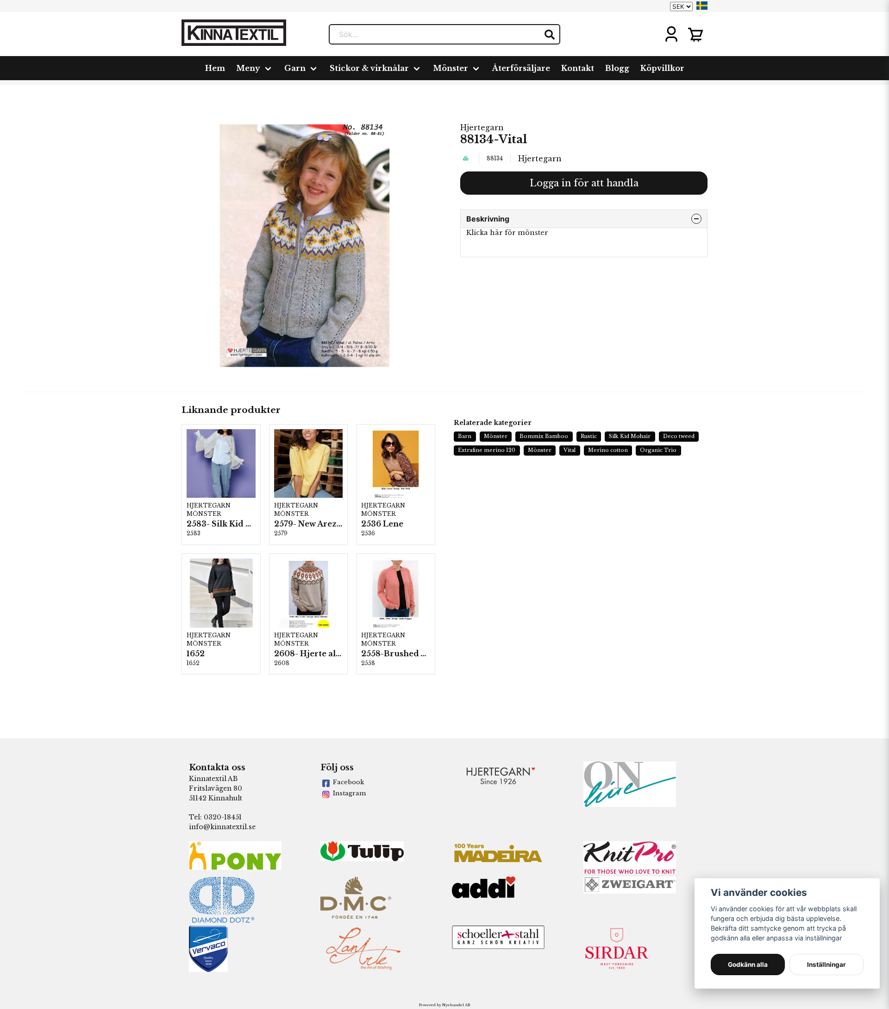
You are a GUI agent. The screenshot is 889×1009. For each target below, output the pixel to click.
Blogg (617, 68)
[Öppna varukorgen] (695, 34)
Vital (569, 450)
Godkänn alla (748, 964)
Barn (464, 436)
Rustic (589, 436)
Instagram (349, 793)
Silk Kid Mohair (630, 436)
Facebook (348, 782)
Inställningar (826, 964)
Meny (248, 68)
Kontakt (577, 68)
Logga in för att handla (584, 183)
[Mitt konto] (671, 34)
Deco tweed (679, 436)
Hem (215, 68)
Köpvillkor (662, 68)
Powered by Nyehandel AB (444, 1005)
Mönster (450, 68)
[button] (701, 5)
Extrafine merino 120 (486, 450)
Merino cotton (608, 450)
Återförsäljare (521, 68)
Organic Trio (658, 450)
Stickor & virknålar (369, 68)
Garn (295, 68)
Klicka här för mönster (507, 232)
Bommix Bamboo (544, 436)
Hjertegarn (482, 127)
